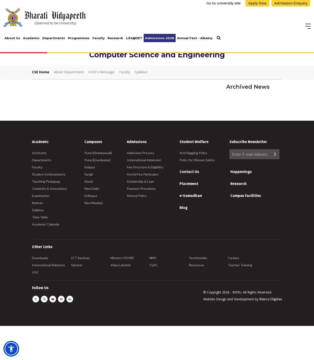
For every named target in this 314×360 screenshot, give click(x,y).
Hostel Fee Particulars (143, 174)
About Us (12, 38)
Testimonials (198, 258)
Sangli (88, 174)
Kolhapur (90, 196)
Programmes (79, 38)
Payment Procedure (141, 188)
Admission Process (140, 153)
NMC (153, 258)
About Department (69, 72)
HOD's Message (101, 72)
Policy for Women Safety (197, 160)
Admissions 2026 (159, 38)
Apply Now (257, 3)
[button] (11, 348)
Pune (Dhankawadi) (98, 153)
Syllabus (141, 72)
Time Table (40, 217)
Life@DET (134, 38)
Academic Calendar (46, 224)
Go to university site (223, 3)
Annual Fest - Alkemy (195, 38)
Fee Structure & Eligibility (145, 167)
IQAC (153, 265)
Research (115, 38)
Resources (196, 265)
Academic (31, 38)
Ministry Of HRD (122, 258)
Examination (40, 196)
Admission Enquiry (290, 3)
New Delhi (91, 188)
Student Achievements (49, 174)
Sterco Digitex (270, 299)
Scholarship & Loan (140, 181)
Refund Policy (137, 196)
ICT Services (80, 258)
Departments (53, 38)
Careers (233, 258)
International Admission (144, 160)
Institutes (39, 153)
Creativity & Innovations (49, 188)
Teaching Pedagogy (46, 181)
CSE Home (40, 72)
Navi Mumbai (93, 203)
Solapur (89, 167)
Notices (37, 203)
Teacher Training (240, 265)
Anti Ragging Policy (193, 153)
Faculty (98, 38)
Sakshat (77, 265)
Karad (88, 181)
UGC (35, 272)
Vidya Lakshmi (120, 265)
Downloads (40, 258)
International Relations (48, 265)
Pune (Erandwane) (97, 160)
